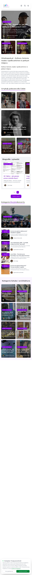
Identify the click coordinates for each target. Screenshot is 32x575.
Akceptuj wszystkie (23, 571)
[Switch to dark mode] (28, 5)
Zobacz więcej (16, 196)
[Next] (18, 192)
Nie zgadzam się (9, 571)
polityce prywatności (16, 568)
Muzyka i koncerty (7, 21)
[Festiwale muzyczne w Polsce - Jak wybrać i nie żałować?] (16, 217)
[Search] (25, 5)
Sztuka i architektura (22, 43)
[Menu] (21, 5)
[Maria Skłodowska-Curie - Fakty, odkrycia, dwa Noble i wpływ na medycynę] (16, 123)
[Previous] (14, 192)
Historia (20, 143)
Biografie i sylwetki (7, 124)
